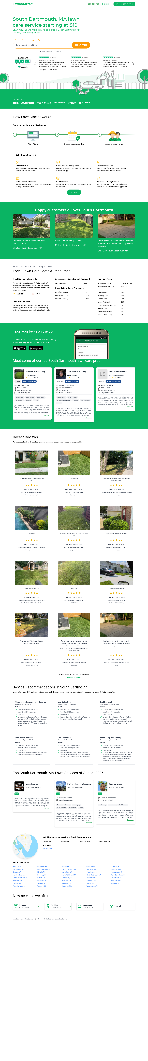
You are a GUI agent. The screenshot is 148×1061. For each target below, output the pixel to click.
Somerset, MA (91, 880)
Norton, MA (41, 878)
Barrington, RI (42, 866)
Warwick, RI (115, 883)
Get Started (74, 192)
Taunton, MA (17, 883)
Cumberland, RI (18, 869)
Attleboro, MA (17, 866)
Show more (47, 415)
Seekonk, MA (66, 880)
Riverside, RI (41, 880)
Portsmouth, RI (91, 878)
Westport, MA (67, 886)
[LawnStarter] (23, 4)
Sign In (107, 4)
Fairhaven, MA (91, 869)
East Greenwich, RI (43, 869)
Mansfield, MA (67, 872)
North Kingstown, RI (118, 875)
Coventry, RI (90, 866)
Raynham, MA (17, 880)
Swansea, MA (116, 880)
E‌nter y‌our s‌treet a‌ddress (26, 45)
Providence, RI (116, 878)
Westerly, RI (41, 886)
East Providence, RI (69, 869)
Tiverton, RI (41, 883)
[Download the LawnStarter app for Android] (36, 348)
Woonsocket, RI (92, 886)
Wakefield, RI (66, 883)
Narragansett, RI (116, 872)
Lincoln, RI (41, 872)
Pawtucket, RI (67, 878)
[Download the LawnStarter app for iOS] (19, 348)
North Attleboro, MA (69, 875)
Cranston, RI (115, 866)
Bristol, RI (65, 866)
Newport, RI (41, 875)
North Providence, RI (20, 878)
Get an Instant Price (124, 4)
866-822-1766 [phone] (94, 4)
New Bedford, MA (19, 875)
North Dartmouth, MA (93, 875)
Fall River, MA (116, 869)
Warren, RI (90, 883)
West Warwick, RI (19, 886)
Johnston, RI (17, 872)
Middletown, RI (91, 872)
